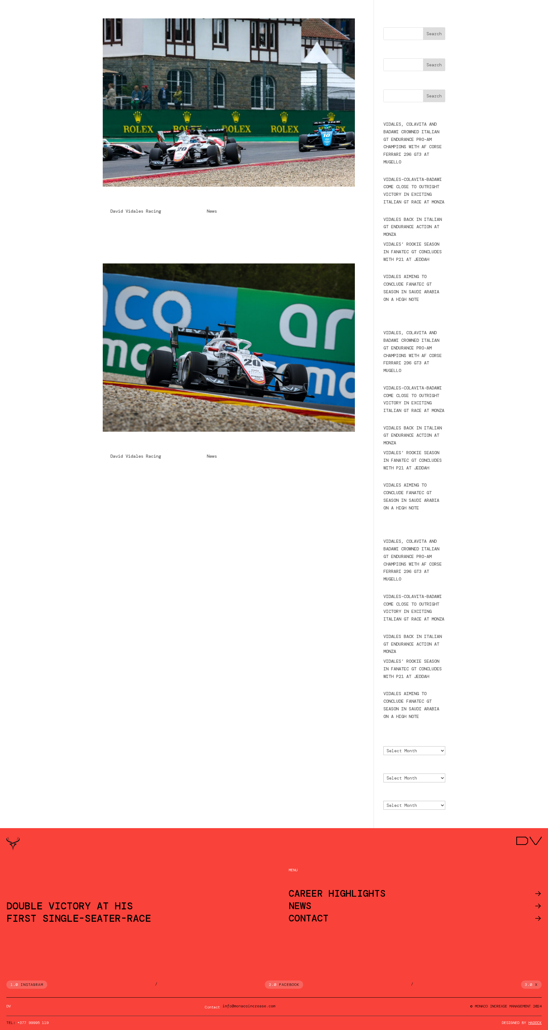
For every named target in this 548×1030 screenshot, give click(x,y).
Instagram (32, 984)
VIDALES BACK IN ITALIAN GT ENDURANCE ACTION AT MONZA (412, 226)
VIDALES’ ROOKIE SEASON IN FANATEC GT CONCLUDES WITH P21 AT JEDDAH (412, 251)
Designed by (522, 1022)
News (212, 211)
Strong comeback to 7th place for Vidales (184, 445)
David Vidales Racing (135, 211)
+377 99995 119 (33, 1022)
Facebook (289, 984)
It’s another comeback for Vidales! (169, 200)
